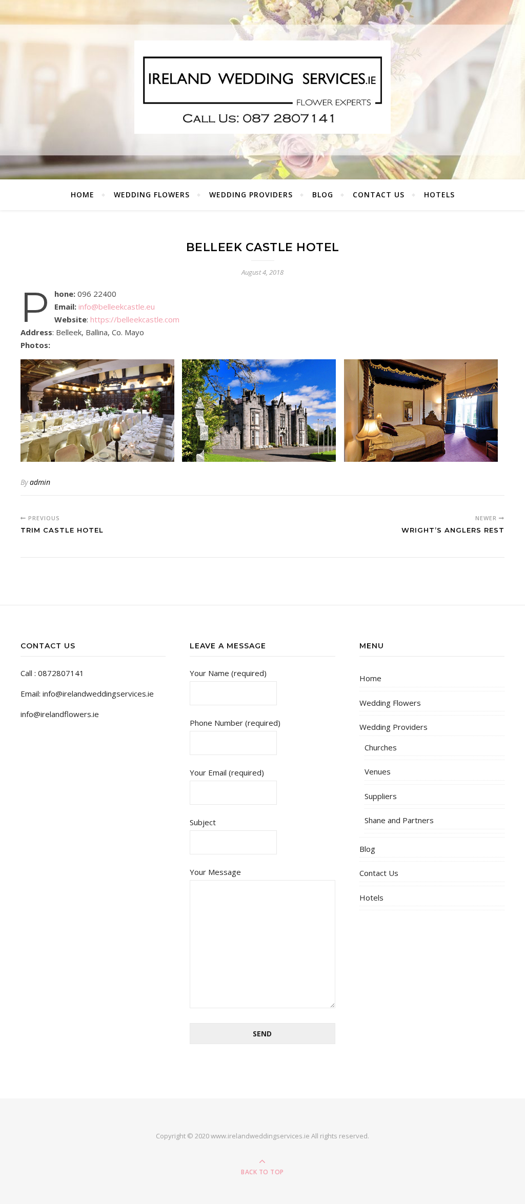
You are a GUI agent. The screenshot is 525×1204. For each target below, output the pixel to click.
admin (40, 482)
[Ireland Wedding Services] (262, 87)
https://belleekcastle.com (134, 319)
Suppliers (381, 796)
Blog (322, 194)
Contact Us (379, 194)
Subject (203, 822)
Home (82, 194)
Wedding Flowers (152, 194)
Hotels (439, 194)
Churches (381, 747)
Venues (378, 771)
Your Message (215, 872)
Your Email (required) (227, 772)
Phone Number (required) (235, 723)
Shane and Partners (399, 820)
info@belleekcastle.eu (116, 306)
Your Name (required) (228, 673)
